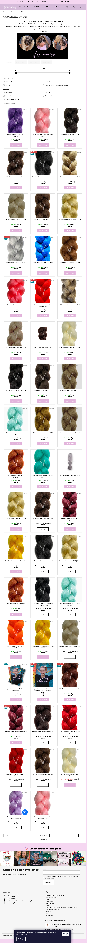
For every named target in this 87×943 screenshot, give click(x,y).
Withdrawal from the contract (55, 895)
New (47, 82)
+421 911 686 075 (64, 2)
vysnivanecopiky (11, 903)
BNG (47, 93)
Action (9, 82)
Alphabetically (47, 62)
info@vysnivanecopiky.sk (50, 2)
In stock (9, 78)
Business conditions (51, 897)
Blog (47, 913)
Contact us (49, 915)
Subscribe (48, 883)
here (26, 935)
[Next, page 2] (77, 835)
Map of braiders (50, 903)
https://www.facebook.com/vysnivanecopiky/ (19, 901)
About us (48, 911)
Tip (8, 85)
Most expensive (34, 62)
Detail (43, 529)
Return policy (50, 901)
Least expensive (20, 62)
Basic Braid (10, 93)
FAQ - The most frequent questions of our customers (62, 907)
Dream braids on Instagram (45, 848)
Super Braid (50, 96)
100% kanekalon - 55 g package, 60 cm (57, 85)
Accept (65, 934)
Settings (21, 939)
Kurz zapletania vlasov (52, 909)
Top (8, 835)
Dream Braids (11, 96)
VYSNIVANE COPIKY (12, 99)
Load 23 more (43, 835)
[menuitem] (37, 6)
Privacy (48, 899)
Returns (48, 905)
